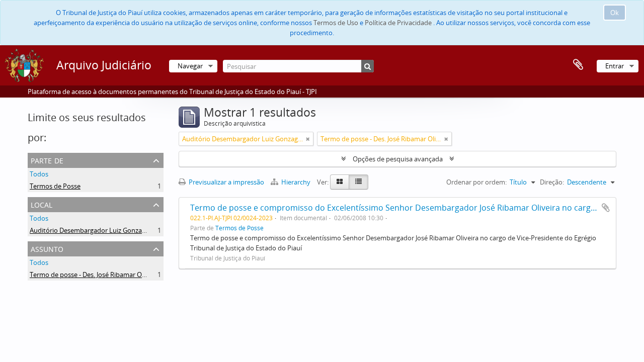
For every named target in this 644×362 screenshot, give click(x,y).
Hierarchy (296, 182)
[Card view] (339, 182)
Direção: (552, 182)
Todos (39, 173)
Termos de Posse (55, 186)
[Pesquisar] (367, 66)
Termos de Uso (335, 22)
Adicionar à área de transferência (606, 208)
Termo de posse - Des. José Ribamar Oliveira (94, 274)
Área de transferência (578, 64)
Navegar (190, 65)
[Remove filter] (308, 139)
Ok (614, 12)
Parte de (47, 159)
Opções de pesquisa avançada (397, 158)
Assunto (47, 248)
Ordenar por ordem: (476, 182)
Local (41, 204)
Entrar (614, 65)
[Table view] (358, 182)
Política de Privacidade (398, 22)
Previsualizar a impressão (225, 182)
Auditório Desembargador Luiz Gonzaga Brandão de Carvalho (121, 230)
